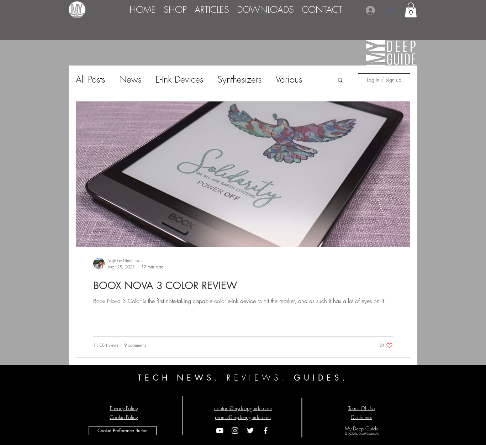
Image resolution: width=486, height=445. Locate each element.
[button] (411, 9)
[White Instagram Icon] (235, 430)
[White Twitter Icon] (250, 430)
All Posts (90, 79)
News (130, 79)
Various (289, 79)
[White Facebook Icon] (265, 430)
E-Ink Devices (179, 79)
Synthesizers (239, 79)
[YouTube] (219, 430)
